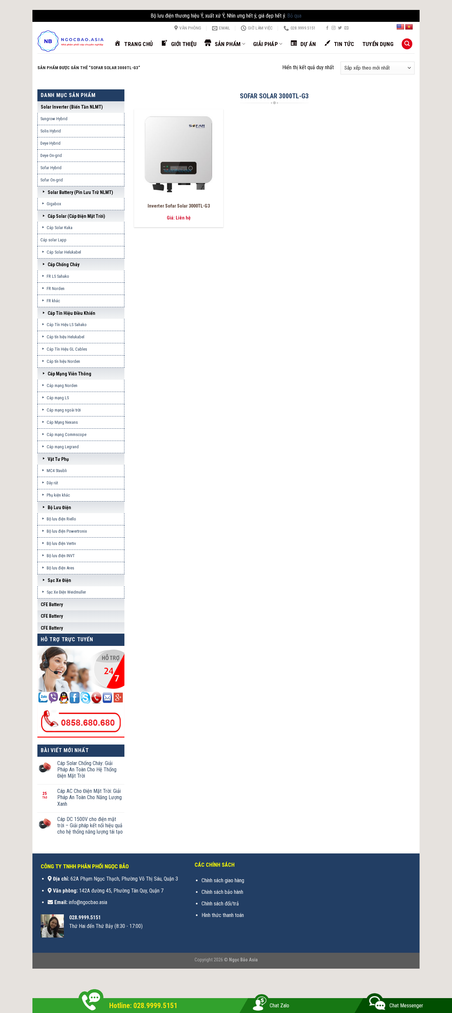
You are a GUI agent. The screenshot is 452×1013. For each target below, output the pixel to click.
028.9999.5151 (85, 917)
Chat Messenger (406, 1005)
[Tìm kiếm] (407, 43)
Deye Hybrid (50, 143)
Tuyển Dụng (377, 44)
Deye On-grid (51, 155)
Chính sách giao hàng (223, 880)
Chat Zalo (279, 1005)
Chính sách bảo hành (222, 892)
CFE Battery (52, 604)
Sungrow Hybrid (54, 118)
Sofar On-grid (51, 179)
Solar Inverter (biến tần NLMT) (72, 107)
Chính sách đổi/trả (220, 903)
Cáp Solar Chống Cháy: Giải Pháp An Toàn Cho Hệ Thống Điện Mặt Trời (86, 769)
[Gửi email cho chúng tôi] (346, 28)
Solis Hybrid (50, 130)
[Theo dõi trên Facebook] (327, 28)
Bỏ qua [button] (294, 16)
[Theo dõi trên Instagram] (334, 28)
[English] (400, 27)
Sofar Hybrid (51, 167)
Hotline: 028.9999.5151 (143, 1005)
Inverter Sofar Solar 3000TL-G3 (179, 206)
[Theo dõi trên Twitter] (340, 28)
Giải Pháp (265, 44)
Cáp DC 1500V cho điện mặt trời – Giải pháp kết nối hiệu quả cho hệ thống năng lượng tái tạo (90, 825)
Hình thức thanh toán (223, 915)
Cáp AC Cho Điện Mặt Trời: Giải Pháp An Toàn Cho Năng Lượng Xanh (89, 797)
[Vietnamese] (409, 27)
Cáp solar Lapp (53, 239)
